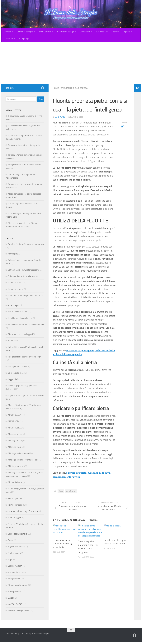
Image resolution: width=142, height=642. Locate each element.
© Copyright (24, 38)
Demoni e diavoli (15, 282)
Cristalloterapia (71, 491)
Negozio (126, 31)
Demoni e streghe (25, 31)
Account (9, 38)
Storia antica (45, 31)
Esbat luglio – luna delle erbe (20, 318)
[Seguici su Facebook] (42, 88)
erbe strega (13, 305)
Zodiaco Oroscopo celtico (18, 610)
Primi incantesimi (15, 505)
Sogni (114, 31)
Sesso (10, 540)
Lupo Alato (60, 117)
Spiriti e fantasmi (15, 566)
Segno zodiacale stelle (17, 534)
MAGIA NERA (14, 421)
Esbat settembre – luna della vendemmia (26, 324)
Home (56, 88)
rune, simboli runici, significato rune (23, 511)
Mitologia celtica (15, 440)
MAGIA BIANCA (14, 415)
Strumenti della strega (74, 88)
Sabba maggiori (14, 517)
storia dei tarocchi (15, 572)
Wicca (8, 31)
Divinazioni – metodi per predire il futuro (25, 295)
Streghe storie (14, 578)
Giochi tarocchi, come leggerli (20, 334)
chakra (61, 491)
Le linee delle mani (16, 373)
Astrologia (101, 31)
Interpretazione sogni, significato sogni (24, 357)
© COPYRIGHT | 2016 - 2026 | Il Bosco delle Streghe (28, 633)
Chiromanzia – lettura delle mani (22, 276)
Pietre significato (15, 498)
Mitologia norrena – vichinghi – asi (23, 460)
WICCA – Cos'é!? (15, 604)
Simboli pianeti (14, 553)
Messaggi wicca (14, 434)
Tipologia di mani (15, 591)
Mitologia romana (15, 466)
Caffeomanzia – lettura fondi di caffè (23, 270)
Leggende (12, 379)
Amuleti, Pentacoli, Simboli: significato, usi (26, 244)
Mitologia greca (14, 447)
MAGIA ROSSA (14, 428)
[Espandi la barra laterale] (137, 88)
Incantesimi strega (65, 31)
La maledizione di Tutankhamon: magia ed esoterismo (63, 544)
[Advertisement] (71, 63)
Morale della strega (16, 482)
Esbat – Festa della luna (18, 311)
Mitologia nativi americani (19, 453)
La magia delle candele (17, 366)
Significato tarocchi (16, 546)
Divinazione (85, 31)
